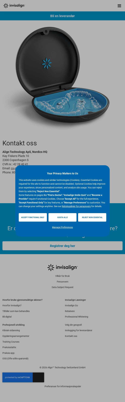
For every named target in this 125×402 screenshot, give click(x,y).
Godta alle (62, 217)
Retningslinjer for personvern (76, 206)
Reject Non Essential (92, 217)
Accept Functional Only (32, 217)
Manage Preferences (62, 227)
